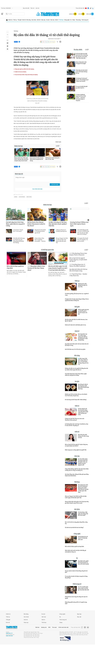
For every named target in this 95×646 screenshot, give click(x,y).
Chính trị (10, 20)
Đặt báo (37, 627)
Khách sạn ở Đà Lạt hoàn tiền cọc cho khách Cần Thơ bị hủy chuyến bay (76, 395)
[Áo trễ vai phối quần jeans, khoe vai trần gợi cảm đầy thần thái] (71, 590)
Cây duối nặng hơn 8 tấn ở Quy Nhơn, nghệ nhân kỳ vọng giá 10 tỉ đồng (76, 374)
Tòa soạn (54, 627)
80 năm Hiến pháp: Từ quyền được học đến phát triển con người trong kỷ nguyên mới (83, 462)
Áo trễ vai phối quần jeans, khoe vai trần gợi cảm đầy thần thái (83, 588)
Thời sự (15, 20)
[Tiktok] (91, 8)
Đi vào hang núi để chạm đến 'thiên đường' (76, 399)
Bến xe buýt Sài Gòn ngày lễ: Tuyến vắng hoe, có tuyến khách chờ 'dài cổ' (76, 445)
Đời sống (28, 20)
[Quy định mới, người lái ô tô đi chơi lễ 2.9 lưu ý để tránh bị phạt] (71, 564)
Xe (71, 20)
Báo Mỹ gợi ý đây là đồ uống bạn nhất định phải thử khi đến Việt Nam (83, 386)
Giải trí (56, 20)
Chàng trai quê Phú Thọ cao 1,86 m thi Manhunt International (74, 419)
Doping (15, 196)
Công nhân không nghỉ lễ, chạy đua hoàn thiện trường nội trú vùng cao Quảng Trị (77, 469)
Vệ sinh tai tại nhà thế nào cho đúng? (74, 527)
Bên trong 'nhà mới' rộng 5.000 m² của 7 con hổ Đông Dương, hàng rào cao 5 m (83, 361)
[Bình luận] (7, 43)
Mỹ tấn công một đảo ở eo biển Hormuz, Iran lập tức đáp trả (76, 320)
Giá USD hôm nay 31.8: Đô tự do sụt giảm (75, 349)
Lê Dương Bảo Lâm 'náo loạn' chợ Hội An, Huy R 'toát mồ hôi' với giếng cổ (76, 424)
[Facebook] (88, 8)
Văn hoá (44, 617)
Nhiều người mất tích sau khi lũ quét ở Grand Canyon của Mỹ (83, 312)
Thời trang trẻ (84, 20)
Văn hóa (52, 20)
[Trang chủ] (6, 20)
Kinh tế (24, 20)
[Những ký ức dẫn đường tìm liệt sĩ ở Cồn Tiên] (71, 286)
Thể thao (61, 20)
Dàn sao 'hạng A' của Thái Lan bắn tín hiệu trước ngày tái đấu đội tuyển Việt (76, 497)
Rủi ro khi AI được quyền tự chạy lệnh (74, 546)
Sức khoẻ (26, 617)
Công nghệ (67, 20)
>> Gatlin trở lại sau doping (20, 71)
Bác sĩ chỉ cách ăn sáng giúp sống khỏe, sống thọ (76, 522)
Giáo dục (43, 20)
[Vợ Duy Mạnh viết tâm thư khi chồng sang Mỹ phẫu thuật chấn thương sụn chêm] (71, 411)
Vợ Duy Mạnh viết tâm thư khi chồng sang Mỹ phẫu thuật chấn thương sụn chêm (83, 411)
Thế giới (20, 20)
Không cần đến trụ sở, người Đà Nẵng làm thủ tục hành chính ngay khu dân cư (76, 369)
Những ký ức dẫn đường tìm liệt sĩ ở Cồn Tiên (82, 285)
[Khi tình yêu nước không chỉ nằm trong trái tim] (71, 437)
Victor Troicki (22, 196)
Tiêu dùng (78, 20)
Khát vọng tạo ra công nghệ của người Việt (75, 450)
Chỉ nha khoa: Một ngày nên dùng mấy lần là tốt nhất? (83, 514)
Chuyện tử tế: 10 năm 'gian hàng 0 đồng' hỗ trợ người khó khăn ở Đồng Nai (77, 299)
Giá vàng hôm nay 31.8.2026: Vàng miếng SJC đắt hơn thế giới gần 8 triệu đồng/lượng (83, 337)
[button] (7, 32)
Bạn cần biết (26, 8)
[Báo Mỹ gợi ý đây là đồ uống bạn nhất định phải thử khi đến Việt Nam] (71, 387)
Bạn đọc (79, 614)
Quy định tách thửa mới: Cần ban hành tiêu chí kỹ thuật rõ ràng (76, 344)
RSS (49, 627)
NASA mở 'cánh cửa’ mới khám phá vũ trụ (75, 325)
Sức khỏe (33, 20)
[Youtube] (86, 8)
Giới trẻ (38, 20)
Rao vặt (79, 617)
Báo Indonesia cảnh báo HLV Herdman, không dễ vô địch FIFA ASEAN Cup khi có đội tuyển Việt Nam (83, 488)
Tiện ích (32, 8)
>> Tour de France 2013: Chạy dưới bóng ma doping (26, 74)
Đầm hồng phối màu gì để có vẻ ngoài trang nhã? (76, 602)
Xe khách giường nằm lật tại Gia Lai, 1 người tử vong (77, 294)
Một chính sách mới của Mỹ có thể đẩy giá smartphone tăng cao (75, 551)
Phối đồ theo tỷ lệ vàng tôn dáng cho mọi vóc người (76, 597)
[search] (15, 14)
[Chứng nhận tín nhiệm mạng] (65, 639)
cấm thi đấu (29, 196)
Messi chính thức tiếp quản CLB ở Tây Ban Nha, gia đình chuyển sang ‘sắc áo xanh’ (77, 502)
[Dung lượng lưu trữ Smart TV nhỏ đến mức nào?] (71, 539)
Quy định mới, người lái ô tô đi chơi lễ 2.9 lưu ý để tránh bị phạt (83, 562)
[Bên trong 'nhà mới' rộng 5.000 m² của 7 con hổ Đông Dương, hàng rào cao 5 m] (71, 361)
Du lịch (48, 20)
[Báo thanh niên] (47, 14)
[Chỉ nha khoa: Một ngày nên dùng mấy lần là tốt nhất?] (71, 515)
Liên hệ (37, 8)
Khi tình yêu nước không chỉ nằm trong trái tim (83, 436)
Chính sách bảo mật (63, 627)
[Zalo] (93, 8)
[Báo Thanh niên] (11, 627)
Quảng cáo (44, 627)
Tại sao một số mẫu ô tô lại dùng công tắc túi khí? (76, 571)
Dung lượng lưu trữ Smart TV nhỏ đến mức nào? (83, 538)
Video (73, 20)
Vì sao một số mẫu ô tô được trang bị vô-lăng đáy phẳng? (76, 577)
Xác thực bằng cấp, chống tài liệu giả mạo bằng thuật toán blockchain (77, 475)
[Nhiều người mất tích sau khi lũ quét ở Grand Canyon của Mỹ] (71, 312)
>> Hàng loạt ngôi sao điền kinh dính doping (24, 69)
